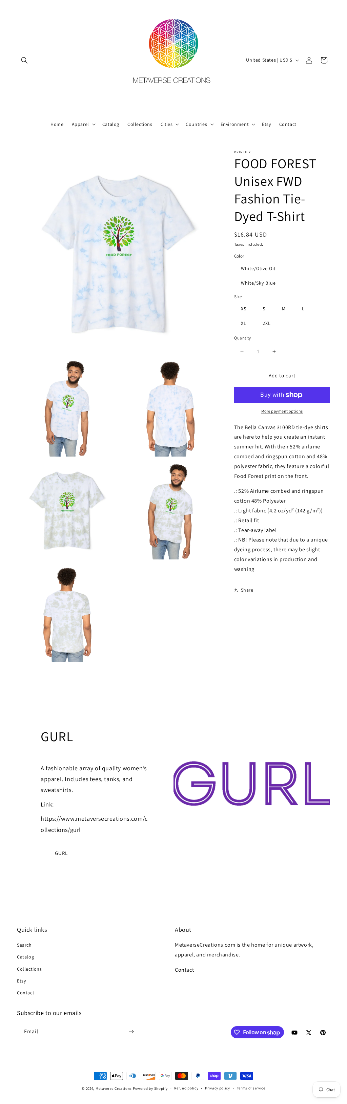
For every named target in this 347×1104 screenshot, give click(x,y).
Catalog (25, 957)
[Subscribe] (131, 1032)
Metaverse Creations (114, 1088)
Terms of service (251, 1088)
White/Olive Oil (258, 268)
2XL (267, 323)
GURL (61, 853)
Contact (25, 993)
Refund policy (186, 1088)
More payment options (282, 411)
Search (24, 945)
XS (243, 309)
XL (243, 323)
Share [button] (247, 590)
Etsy (21, 981)
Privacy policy (217, 1088)
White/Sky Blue (258, 283)
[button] (24, 60)
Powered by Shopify (150, 1088)
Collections (29, 969)
